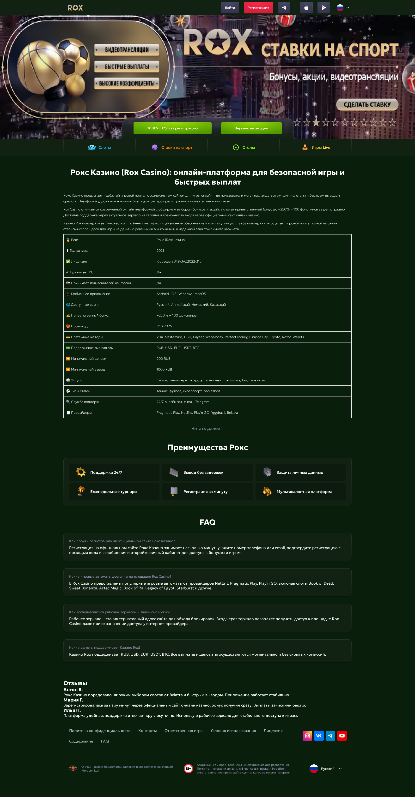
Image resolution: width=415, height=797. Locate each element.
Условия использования (233, 730)
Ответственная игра (184, 730)
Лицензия (273, 730)
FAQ (105, 741)
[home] (75, 7)
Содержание (81, 741)
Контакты (147, 730)
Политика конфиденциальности (100, 730)
